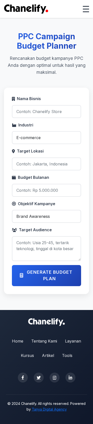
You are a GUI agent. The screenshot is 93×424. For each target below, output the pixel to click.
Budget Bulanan (33, 177)
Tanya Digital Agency (49, 409)
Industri (25, 124)
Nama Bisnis (29, 98)
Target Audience (35, 229)
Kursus (27, 355)
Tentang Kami (44, 341)
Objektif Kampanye (36, 203)
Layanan (73, 341)
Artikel (48, 355)
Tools (67, 355)
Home (17, 341)
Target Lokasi (30, 151)
